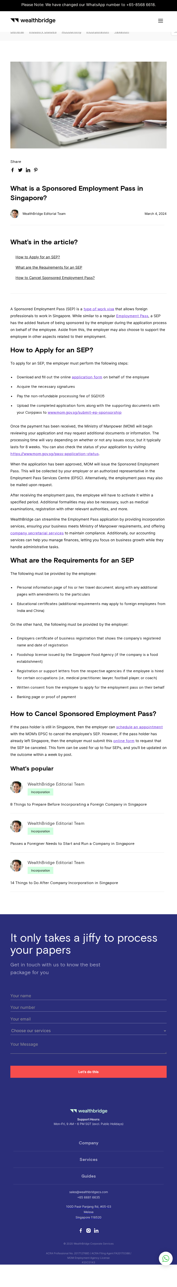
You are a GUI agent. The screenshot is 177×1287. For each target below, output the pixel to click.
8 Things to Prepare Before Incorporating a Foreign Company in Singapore (78, 804)
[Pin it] (36, 171)
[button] (161, 21)
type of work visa (99, 309)
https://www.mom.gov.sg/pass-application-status (54, 453)
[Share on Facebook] (12, 170)
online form (123, 740)
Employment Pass (132, 316)
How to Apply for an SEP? (38, 257)
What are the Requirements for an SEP (49, 267)
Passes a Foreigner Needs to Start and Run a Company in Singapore (72, 843)
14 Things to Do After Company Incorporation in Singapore (64, 882)
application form (87, 377)
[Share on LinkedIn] (28, 170)
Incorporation (40, 792)
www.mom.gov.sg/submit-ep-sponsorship (85, 412)
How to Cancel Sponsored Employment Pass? (55, 278)
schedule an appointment (139, 727)
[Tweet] (20, 170)
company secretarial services (37, 533)
